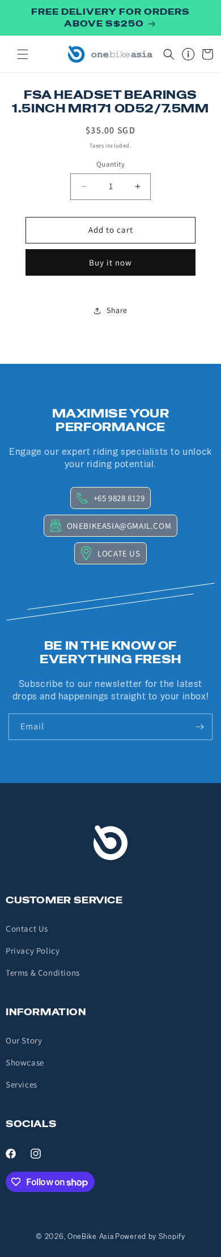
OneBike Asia (90, 1236)
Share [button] (117, 310)
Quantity (110, 164)
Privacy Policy (33, 950)
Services (21, 1084)
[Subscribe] (199, 727)
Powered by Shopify (150, 1236)
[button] (22, 54)
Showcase (25, 1062)
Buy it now (110, 262)
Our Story (24, 1040)
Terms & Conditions (43, 972)
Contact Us (27, 928)
